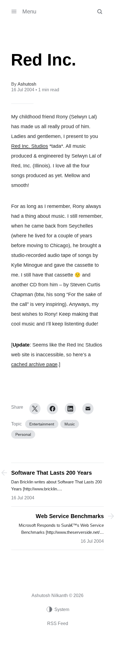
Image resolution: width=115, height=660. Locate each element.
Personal (23, 434)
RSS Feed (57, 623)
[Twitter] (34, 408)
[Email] (88, 408)
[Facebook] (52, 408)
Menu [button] (29, 11)
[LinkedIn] (70, 408)
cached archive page (34, 364)
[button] (99, 11)
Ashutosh (27, 84)
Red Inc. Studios (29, 146)
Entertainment (41, 424)
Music (69, 424)
